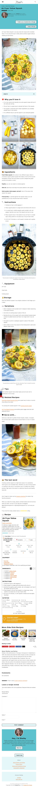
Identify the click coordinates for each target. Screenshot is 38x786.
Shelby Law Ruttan (7, 523)
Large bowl (6, 562)
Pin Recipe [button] (20, 539)
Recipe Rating (5, 691)
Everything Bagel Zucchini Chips (10, 400)
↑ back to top (19, 755)
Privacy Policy (19, 764)
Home (3, 6)
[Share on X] (1, 394)
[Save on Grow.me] (26, 646)
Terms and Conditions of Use (19, 766)
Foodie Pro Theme (27, 785)
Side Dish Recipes (10, 6)
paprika (12, 574)
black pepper (13, 577)
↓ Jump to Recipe (31, 26)
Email (3, 719)
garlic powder (13, 575)
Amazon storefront (21, 496)
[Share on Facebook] (1, 392)
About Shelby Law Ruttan (19, 762)
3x (34, 568)
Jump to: (5, 94)
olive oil (12, 572)
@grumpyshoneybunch (16, 619)
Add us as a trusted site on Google (26, 22)
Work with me (19, 779)
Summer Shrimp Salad (26, 405)
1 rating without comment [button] (20, 680)
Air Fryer (6, 560)
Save (31, 539)
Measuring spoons (8, 563)
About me (19, 747)
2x (32, 568)
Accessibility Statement (19, 768)
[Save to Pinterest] (1, 396)
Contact (19, 777)
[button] (2, 10)
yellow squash (12, 571)
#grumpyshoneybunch (12, 620)
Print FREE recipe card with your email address (7, 540)
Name (4, 715)
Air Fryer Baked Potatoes (8, 409)
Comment (4, 696)
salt (11, 578)
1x (30, 568)
